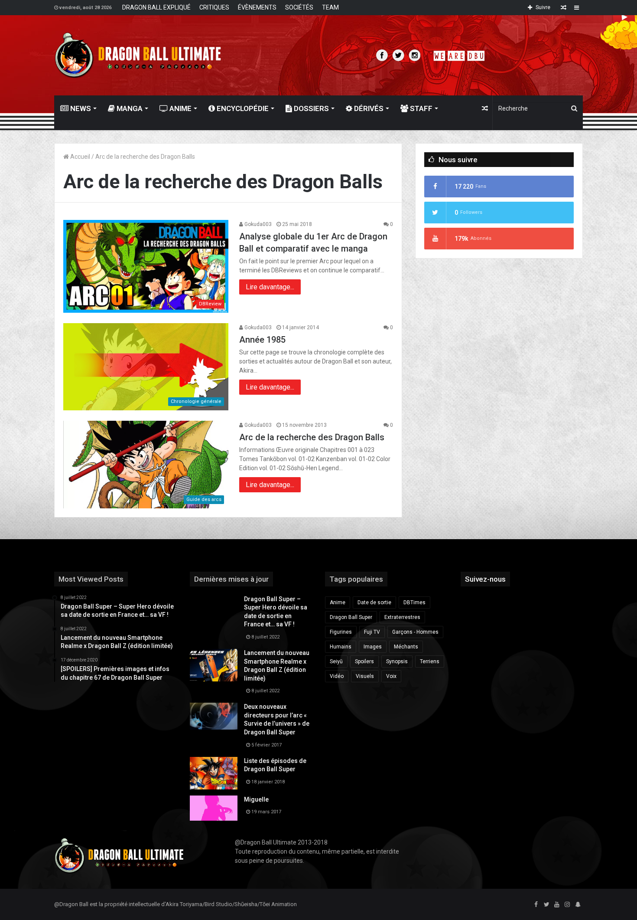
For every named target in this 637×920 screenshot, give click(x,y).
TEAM (330, 7)
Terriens (429, 661)
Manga (129, 108)
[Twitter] (546, 905)
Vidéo (337, 676)
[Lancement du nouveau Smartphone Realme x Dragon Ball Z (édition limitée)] (213, 665)
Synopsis (397, 661)
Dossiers (310, 108)
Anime (180, 108)
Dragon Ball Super (351, 617)
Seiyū (336, 661)
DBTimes (414, 602)
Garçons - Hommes (415, 632)
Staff (420, 108)
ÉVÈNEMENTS (257, 7)
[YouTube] (557, 905)
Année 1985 (262, 339)
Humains (340, 647)
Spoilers (364, 661)
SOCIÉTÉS (299, 7)
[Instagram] (567, 905)
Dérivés (368, 108)
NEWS (79, 108)
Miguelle (256, 799)
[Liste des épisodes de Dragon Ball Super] (213, 773)
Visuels (365, 676)
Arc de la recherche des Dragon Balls (311, 437)
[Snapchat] (577, 905)
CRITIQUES (214, 7)
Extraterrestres (402, 617)
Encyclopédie (242, 108)
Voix (391, 676)
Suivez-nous (485, 579)
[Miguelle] (213, 808)
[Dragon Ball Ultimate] (138, 55)
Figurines (341, 632)
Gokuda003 (257, 224)
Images (373, 647)
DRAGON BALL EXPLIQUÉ (156, 7)
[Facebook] (536, 905)
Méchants (406, 647)
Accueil (79, 156)
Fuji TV (372, 632)
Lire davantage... (270, 287)
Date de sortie (374, 602)
